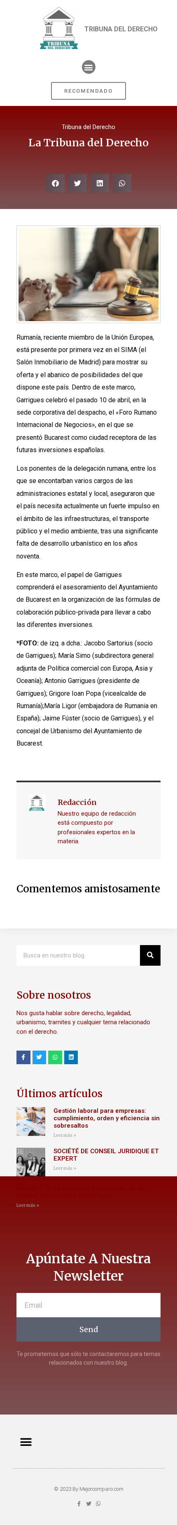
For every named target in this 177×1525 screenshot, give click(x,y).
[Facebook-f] (23, 1058)
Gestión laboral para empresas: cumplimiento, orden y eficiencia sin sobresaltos (107, 1118)
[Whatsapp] (55, 1058)
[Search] (150, 955)
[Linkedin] (71, 1058)
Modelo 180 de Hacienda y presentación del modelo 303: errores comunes (81, 1192)
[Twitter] (40, 1058)
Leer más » (65, 1135)
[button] (88, 67)
